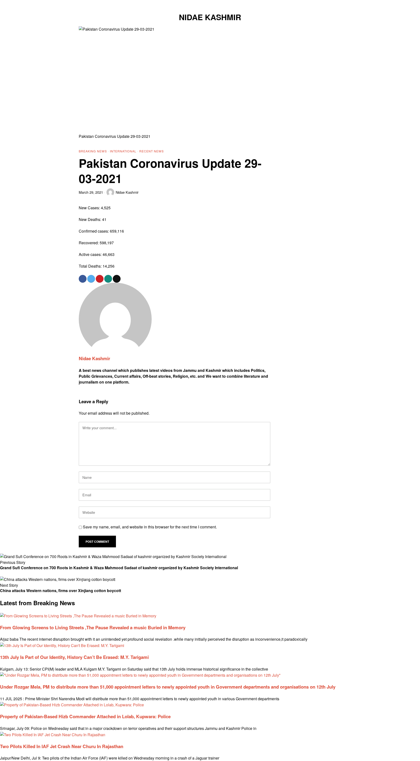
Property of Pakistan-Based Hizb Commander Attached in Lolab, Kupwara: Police (85, 716)
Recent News (151, 151)
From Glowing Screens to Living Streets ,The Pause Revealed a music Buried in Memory (92, 627)
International (123, 151)
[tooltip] (313, 4)
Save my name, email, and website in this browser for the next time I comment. (150, 527)
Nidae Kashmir (127, 192)
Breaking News (93, 151)
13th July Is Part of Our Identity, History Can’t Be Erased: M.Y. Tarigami (74, 657)
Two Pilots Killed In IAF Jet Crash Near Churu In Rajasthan (61, 746)
